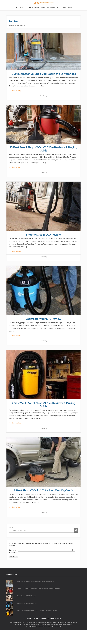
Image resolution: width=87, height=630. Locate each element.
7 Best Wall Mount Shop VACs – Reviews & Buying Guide (43, 405)
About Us (29, 618)
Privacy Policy (45, 618)
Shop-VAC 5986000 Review (43, 234)
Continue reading (15, 90)
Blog (70, 7)
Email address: (13, 552)
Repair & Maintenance (49, 7)
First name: (12, 550)
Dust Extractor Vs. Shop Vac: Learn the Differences (43, 73)
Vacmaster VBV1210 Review (43, 318)
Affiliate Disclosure (55, 618)
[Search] (76, 530)
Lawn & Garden (33, 7)
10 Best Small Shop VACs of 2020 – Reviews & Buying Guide (43, 149)
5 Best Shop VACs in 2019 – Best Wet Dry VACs (43, 490)
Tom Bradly (43, 96)
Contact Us (36, 618)
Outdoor (63, 7)
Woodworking (20, 7)
